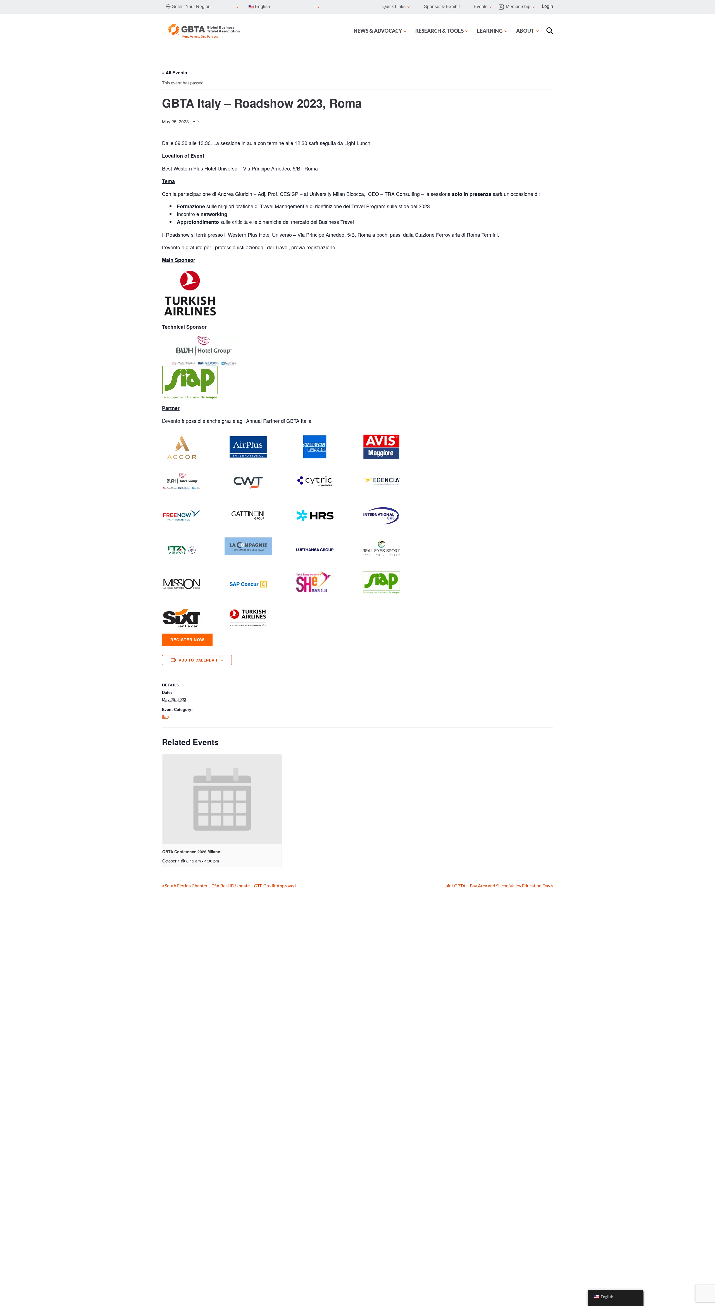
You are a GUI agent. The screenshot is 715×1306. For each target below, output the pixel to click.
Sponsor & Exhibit (442, 6)
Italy (165, 716)
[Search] (549, 30)
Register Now (187, 639)
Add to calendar (198, 660)
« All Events (174, 72)
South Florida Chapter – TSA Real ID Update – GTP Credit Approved (229, 885)
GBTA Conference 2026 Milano (191, 851)
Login (547, 6)
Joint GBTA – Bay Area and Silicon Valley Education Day (498, 885)
